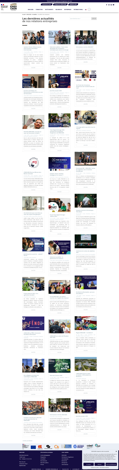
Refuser (100, 464)
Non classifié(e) (34, 52)
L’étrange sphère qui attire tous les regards (85, 127)
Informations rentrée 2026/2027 (84, 47)
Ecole (32, 135)
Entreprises (64, 462)
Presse (42, 464)
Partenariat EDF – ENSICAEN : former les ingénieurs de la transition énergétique (85, 170)
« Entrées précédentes (27, 440)
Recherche (31, 53)
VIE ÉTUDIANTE (49, 9)
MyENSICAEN (73, 4)
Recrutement (43, 460)
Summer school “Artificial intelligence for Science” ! (57, 174)
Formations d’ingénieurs (68, 457)
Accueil (23, 14)
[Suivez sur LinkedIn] (111, 4)
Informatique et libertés (104, 467)
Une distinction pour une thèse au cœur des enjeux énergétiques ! (33, 213)
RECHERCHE (59, 9)
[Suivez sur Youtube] (113, 4)
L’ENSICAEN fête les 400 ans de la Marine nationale (32, 173)
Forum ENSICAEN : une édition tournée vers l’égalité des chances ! (59, 297)
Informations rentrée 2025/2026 (58, 414)
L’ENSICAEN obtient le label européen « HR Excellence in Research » (83, 375)
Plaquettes (43, 457)
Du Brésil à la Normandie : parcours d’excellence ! (85, 292)
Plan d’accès (22, 461)
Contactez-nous (46, 4)
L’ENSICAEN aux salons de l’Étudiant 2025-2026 (59, 336)
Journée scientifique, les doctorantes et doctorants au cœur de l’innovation (33, 92)
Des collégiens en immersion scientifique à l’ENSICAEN (31, 376)
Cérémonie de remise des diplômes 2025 (85, 251)
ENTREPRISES (67, 9)
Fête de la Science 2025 (56, 375)
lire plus (33, 67)
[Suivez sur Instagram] (109, 4)
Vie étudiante (65, 459)
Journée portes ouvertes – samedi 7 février (33, 254)
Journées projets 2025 (82, 416)
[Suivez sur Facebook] (106, 4)
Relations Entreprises (33, 136)
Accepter (88, 464)
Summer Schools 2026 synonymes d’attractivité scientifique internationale (32, 48)
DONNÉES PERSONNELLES (51, 469)
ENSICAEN (30, 9)
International (65, 464)
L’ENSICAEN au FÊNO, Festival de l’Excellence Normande (32, 333)
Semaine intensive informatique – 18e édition (85, 211)
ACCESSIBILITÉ (77, 469)
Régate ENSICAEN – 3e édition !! (84, 333)
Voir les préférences (111, 464)
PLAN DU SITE (65, 469)
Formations (35, 135)
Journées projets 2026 (56, 90)
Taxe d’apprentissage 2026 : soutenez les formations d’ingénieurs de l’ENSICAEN (57, 131)
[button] (116, 451)
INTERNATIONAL (78, 9)
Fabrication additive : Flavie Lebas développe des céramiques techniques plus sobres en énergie (59, 48)
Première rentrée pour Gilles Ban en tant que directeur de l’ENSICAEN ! (32, 419)
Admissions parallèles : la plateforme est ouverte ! (56, 257)
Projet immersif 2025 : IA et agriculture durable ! (31, 294)
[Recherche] (89, 9)
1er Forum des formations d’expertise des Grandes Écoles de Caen (85, 86)
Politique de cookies (95, 467)
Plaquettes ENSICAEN (60, 4)
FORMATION (39, 9)
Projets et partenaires (33, 95)
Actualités (34, 14)
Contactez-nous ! (23, 463)
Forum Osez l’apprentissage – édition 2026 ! (58, 215)
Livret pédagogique (45, 455)
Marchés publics (44, 462)
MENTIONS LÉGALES (36, 469)
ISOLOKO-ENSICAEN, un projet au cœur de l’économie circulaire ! (32, 132)
